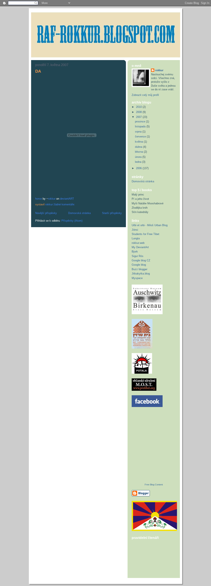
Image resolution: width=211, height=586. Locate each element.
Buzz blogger (139, 269)
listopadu (141, 126)
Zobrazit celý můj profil (145, 95)
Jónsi (135, 229)
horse (38, 198)
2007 (139, 117)
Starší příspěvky (112, 213)
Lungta (136, 238)
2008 (139, 112)
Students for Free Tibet (145, 234)
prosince (140, 121)
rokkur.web (138, 242)
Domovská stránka (79, 213)
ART (71, 198)
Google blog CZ (141, 260)
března (139, 151)
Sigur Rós (137, 256)
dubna (139, 146)
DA (38, 71)
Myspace (137, 278)
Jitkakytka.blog (141, 273)
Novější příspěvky (46, 213)
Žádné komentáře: (65, 204)
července (141, 136)
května (139, 141)
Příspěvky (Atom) (71, 220)
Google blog (139, 264)
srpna (138, 131)
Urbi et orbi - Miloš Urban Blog (150, 225)
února (138, 156)
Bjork (135, 251)
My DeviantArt (140, 247)
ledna (138, 161)
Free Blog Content (154, 484)
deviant (64, 198)
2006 (139, 168)
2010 (139, 106)
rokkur (51, 198)
